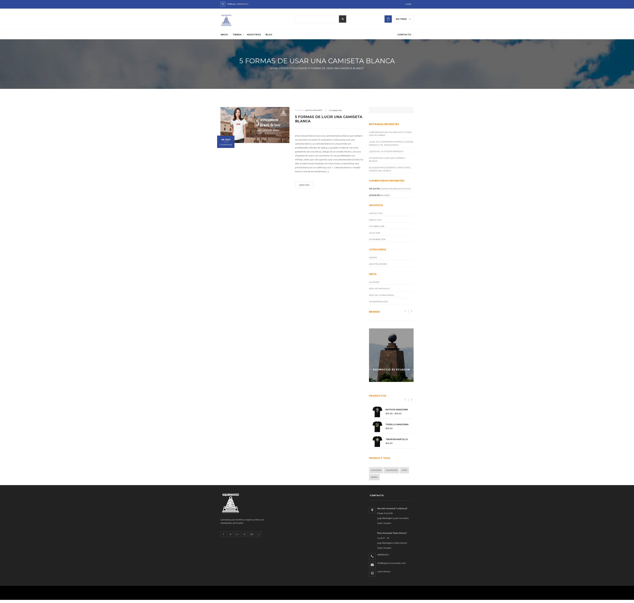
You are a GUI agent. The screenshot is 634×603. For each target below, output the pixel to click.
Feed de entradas (379, 288)
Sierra (374, 477)
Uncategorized (335, 110)
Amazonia (376, 470)
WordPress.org (378, 301)
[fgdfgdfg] (372, 510)
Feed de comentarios (381, 295)
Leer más (304, 185)
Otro (404, 470)
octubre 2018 (376, 226)
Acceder (374, 282)
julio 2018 (374, 233)
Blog (268, 34)
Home (275, 68)
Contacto (404, 34)
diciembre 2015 (377, 239)
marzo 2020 (376, 213)
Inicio (224, 34)
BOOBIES (385, 195)
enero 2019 (375, 220)
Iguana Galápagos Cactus (395, 188)
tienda (237, 34)
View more (391, 355)
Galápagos (391, 470)
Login (408, 4)
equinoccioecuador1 (313, 110)
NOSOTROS (254, 34)
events (373, 257)
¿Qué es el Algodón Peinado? (386, 151)
